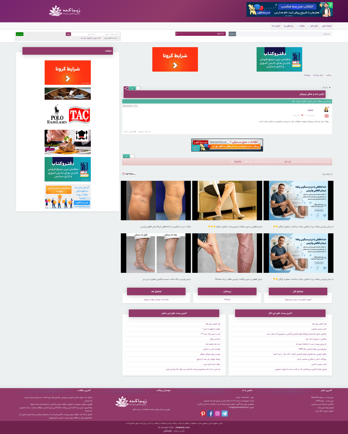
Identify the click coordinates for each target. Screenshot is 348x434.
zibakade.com (182, 427)
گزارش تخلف (128, 131)
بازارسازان (167, 431)
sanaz (310, 110)
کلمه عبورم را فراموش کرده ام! (90, 38)
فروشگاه (307, 75)
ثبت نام (288, 161)
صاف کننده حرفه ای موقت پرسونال (156, 299)
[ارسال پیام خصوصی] (327, 115)
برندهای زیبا (288, 25)
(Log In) (237, 161)
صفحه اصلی (326, 25)
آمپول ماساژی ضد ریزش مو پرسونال (298, 299)
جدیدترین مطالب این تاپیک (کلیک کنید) (313, 101)
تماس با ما (276, 25)
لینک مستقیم (143, 131)
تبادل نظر (314, 25)
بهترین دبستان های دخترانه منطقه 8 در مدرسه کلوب (151, 409)
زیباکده (328, 75)
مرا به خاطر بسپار (110, 38)
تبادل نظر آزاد (318, 75)
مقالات (301, 25)
